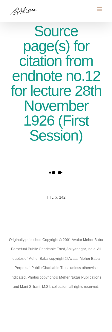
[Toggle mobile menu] (100, 9)
